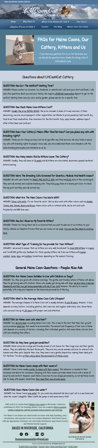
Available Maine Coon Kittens (28, 446)
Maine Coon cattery (37, 404)
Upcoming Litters (44, 446)
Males (40, 132)
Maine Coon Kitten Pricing (58, 446)
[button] (56, 21)
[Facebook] (26, 434)
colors (76, 201)
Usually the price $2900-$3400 (25, 111)
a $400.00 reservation (64, 93)
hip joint (10, 187)
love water (32, 393)
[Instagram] (21, 434)
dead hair (21, 326)
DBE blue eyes (23, 209)
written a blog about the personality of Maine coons (45, 355)
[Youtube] (42, 434)
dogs (46, 279)
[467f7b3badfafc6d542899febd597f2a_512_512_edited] (37, 434)
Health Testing (73, 446)
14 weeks (37, 160)
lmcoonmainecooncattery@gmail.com (32, 439)
